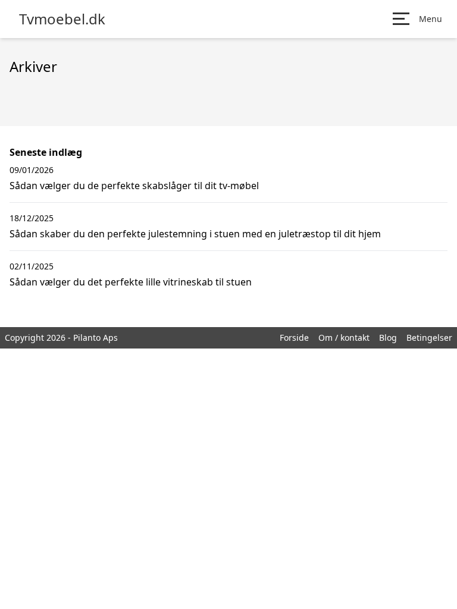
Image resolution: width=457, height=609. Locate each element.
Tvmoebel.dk (62, 19)
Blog (388, 337)
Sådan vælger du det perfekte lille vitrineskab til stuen (131, 281)
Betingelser (429, 337)
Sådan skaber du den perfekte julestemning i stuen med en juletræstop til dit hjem (195, 233)
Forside (294, 337)
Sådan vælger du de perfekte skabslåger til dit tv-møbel (134, 185)
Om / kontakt (344, 337)
